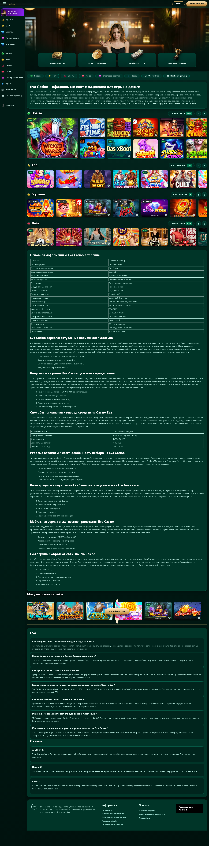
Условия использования (114, 817)
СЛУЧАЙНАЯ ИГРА (117, 611)
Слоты (71, 76)
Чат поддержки (147, 811)
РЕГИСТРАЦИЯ (197, 4)
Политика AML (109, 821)
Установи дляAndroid (186, 808)
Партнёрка (144, 818)
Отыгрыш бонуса (111, 76)
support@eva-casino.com (152, 814)
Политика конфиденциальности (113, 812)
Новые (37, 76)
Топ (54, 76)
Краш (134, 76)
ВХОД (178, 4)
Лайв (88, 76)
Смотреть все (181, 113)
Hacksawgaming (178, 76)
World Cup (153, 76)
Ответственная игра (112, 825)
